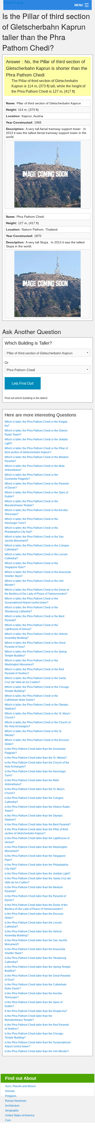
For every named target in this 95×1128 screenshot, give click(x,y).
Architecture (12, 1105)
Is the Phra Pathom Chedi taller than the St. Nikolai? (36, 757)
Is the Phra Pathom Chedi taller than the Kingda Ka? (36, 1011)
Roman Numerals (15, 1100)
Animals (10, 1091)
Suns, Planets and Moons (20, 1086)
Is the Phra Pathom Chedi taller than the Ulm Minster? (37, 1051)
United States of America (19, 1115)
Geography (12, 1110)
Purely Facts (13, 3)
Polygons (10, 1095)
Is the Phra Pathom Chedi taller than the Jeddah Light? (37, 873)
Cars (8, 1120)
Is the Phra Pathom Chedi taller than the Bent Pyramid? (38, 824)
